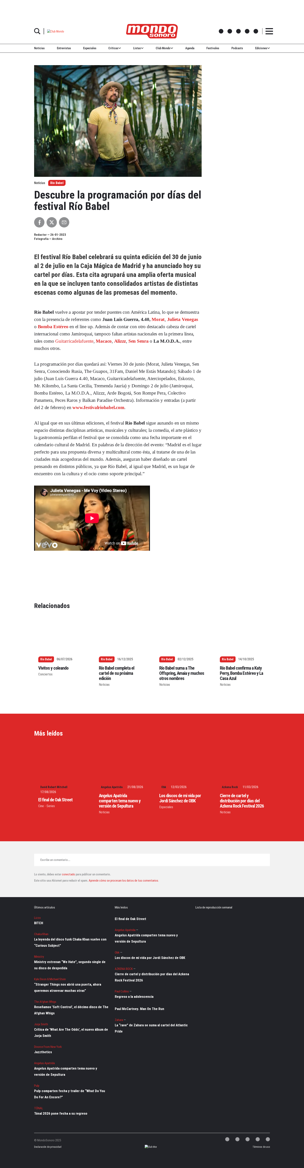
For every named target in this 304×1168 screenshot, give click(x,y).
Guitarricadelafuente (74, 341)
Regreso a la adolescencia (134, 996)
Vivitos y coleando (53, 668)
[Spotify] (258, 1139)
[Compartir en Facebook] (39, 222)
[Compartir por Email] (64, 222)
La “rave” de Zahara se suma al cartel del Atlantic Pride (151, 1028)
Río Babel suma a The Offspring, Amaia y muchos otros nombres (181, 673)
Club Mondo (163, 48)
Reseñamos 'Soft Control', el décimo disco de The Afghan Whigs (71, 1010)
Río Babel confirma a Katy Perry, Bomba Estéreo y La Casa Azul (241, 673)
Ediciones (261, 48)
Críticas (113, 48)
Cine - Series (46, 806)
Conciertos (45, 674)
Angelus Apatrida (112, 787)
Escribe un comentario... (55, 860)
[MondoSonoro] (152, 31)
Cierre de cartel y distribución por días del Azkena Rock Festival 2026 (242, 801)
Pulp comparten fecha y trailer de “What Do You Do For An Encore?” (69, 1094)
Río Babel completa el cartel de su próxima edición (116, 673)
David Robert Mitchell (53, 787)
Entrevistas (64, 48)
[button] (55, 31)
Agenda (189, 48)
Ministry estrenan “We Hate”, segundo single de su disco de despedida (69, 965)
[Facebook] (237, 1139)
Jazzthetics (43, 1052)
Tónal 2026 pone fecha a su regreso (60, 1113)
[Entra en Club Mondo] (147, 1147)
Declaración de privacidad (47, 1146)
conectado (68, 874)
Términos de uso (261, 1146)
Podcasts (237, 48)
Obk (163, 787)
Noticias (39, 48)
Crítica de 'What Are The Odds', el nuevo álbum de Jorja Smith (71, 1032)
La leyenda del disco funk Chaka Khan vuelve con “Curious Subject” (70, 942)
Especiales (89, 48)
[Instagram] (247, 1139)
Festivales (212, 48)
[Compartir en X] (52, 222)
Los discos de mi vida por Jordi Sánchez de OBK (180, 798)
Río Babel (56, 183)
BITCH (38, 923)
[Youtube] (268, 1139)
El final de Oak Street (55, 799)
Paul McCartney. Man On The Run (139, 1009)
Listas (137, 48)
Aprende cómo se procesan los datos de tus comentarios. (123, 880)
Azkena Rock (230, 787)
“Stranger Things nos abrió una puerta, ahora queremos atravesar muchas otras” (67, 987)
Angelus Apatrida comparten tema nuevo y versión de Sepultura (120, 801)
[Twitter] (227, 1139)
